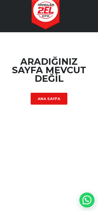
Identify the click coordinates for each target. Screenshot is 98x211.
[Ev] (49, 15)
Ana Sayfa (49, 98)
